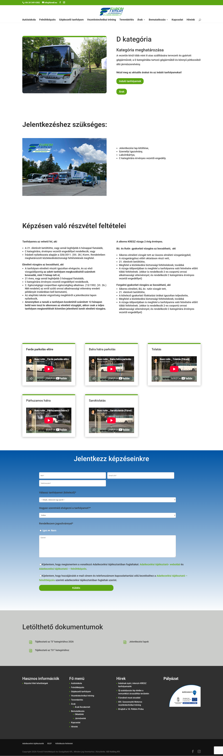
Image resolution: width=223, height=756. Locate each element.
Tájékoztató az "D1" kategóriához (52, 650)
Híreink (191, 20)
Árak (140, 20)
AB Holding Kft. (113, 751)
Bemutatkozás (157, 20)
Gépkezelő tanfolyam (71, 20)
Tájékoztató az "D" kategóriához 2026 (54, 641)
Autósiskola (29, 20)
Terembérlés (126, 20)
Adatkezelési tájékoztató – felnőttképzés (62, 568)
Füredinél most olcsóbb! (129, 698)
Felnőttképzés (47, 20)
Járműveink (80, 718)
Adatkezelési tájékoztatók (33, 743)
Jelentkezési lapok (139, 641)
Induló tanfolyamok (130, 81)
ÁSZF (49, 743)
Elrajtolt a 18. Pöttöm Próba (131, 709)
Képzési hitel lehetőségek (36, 683)
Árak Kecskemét (82, 707)
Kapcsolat (177, 20)
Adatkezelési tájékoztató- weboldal (160, 564)
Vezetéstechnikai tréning (101, 20)
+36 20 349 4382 (32, 2)
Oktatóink (79, 714)
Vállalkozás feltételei (64, 743)
